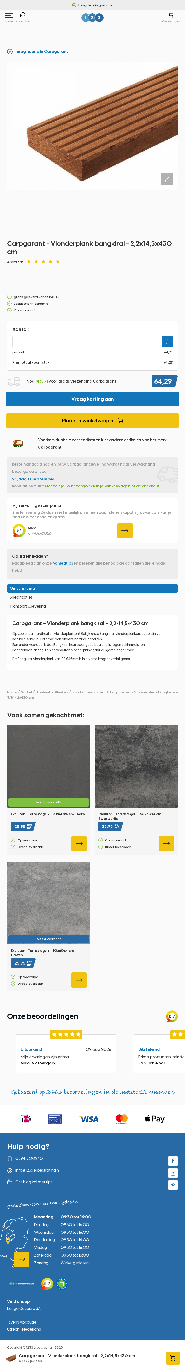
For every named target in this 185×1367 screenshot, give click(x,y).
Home (12, 692)
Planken (61, 692)
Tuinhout (43, 692)
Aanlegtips (63, 563)
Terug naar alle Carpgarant (41, 51)
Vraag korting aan (92, 399)
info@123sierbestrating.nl (37, 1170)
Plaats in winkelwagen (87, 421)
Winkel (26, 692)
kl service (23, 21)
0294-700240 (29, 1158)
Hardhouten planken (88, 692)
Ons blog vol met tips (33, 1182)
